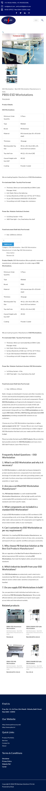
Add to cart (8, 244)
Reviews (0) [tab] (10, 255)
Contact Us (6, 743)
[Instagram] (29, 13)
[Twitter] (20, 13)
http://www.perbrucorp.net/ (11, 724)
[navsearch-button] (42, 20)
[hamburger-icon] (36, 20)
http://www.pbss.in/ (8, 727)
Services (5, 740)
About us (26, 444)
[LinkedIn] (24, 13)
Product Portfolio (8, 738)
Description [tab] (10, 253)
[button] (3, 32)
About (4, 746)
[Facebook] (16, 13)
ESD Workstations (26, 250)
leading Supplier (12, 333)
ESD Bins (18, 413)
